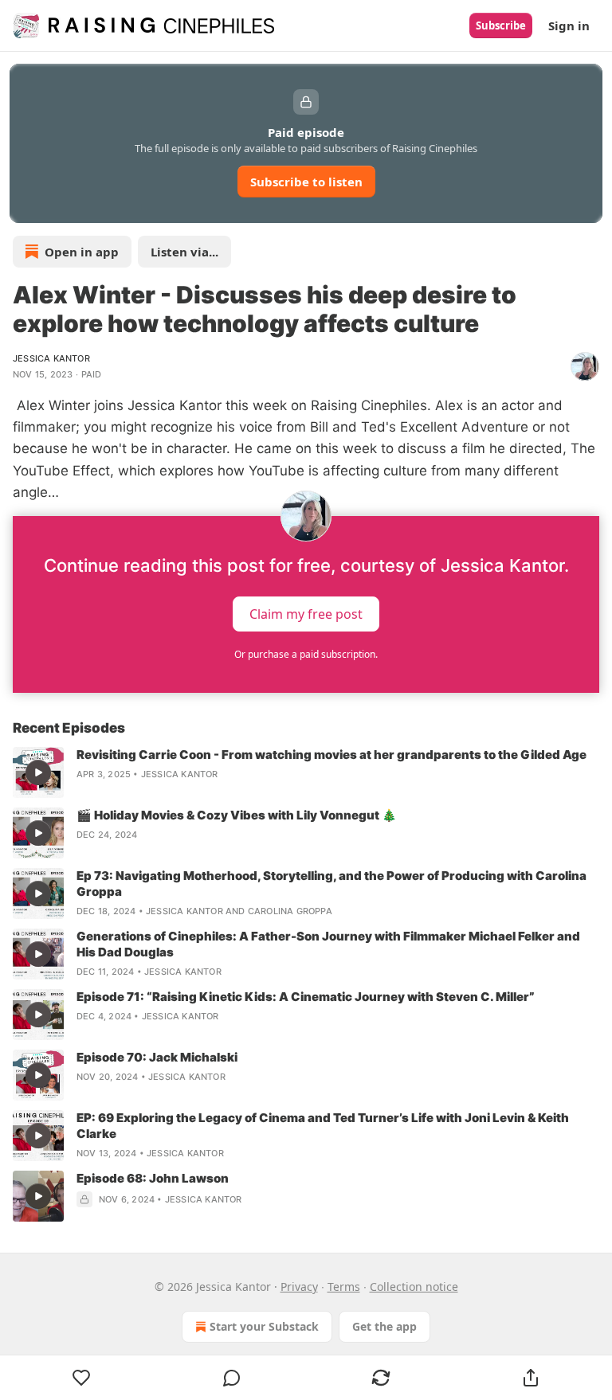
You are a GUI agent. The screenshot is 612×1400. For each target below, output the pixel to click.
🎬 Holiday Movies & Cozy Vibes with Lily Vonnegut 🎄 (236, 815)
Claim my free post (306, 614)
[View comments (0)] (232, 1378)
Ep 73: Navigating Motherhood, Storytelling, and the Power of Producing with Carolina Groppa (331, 883)
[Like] (82, 1378)
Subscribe (501, 25)
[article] (306, 772)
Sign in (569, 25)
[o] (38, 772)
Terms (344, 1286)
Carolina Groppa (290, 911)
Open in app (82, 252)
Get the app (384, 1326)
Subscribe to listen (306, 182)
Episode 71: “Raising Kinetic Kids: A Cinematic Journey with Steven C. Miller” (305, 996)
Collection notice (414, 1286)
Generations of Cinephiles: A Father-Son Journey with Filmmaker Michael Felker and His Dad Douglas (328, 944)
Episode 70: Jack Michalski (156, 1057)
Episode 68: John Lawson (152, 1178)
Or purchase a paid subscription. (306, 654)
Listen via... (184, 252)
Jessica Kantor (51, 358)
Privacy (299, 1286)
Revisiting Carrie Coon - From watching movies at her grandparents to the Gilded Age (331, 754)
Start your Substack (264, 1326)
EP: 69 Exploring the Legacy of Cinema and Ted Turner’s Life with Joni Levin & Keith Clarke (322, 1125)
